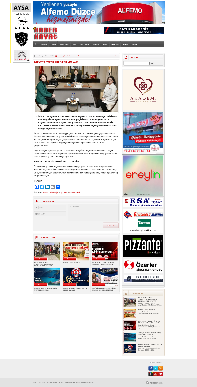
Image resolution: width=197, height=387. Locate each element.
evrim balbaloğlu (50, 192)
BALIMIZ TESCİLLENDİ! (71, 262)
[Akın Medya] (147, 382)
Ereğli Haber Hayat (44, 382)
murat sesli (74, 192)
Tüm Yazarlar (84, 44)
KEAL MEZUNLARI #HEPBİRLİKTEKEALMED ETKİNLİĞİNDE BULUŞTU (43, 264)
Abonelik (96, 44)
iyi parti (64, 192)
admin (38, 56)
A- (116, 56)
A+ (117, 56)
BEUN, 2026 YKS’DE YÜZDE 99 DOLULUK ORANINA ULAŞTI (103, 263)
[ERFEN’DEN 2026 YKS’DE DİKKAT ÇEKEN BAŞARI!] (130, 353)
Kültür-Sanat (64, 44)
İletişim (134, 44)
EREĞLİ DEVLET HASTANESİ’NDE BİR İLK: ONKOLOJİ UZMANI (104, 289)
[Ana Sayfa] (36, 44)
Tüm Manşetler (79, 56)
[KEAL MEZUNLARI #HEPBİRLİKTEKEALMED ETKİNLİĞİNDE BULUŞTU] (130, 306)
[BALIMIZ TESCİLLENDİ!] (130, 318)
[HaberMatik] (157, 383)
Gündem (71, 56)
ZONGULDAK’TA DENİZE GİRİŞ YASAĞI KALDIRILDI (45, 289)
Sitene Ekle (115, 44)
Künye (105, 44)
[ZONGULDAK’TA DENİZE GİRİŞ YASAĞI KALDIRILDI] (130, 341)
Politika (53, 44)
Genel (74, 44)
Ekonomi (44, 44)
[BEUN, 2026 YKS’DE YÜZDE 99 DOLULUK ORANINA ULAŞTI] (130, 329)
